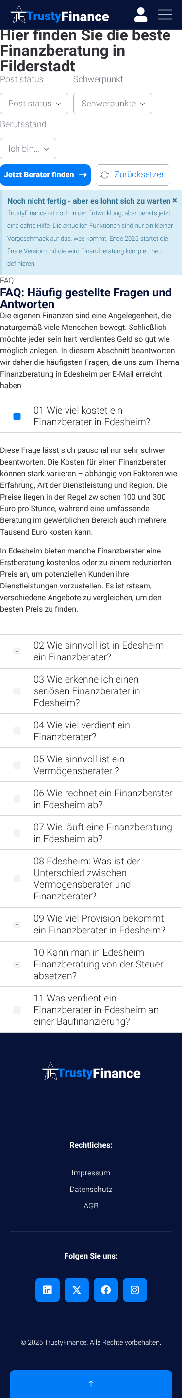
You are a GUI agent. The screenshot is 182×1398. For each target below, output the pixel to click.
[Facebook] (106, 1290)
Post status (22, 79)
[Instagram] (135, 1290)
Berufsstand (23, 125)
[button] (91, 416)
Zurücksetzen (140, 175)
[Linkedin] (47, 1290)
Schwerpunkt (98, 79)
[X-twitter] (77, 1290)
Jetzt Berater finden (39, 174)
